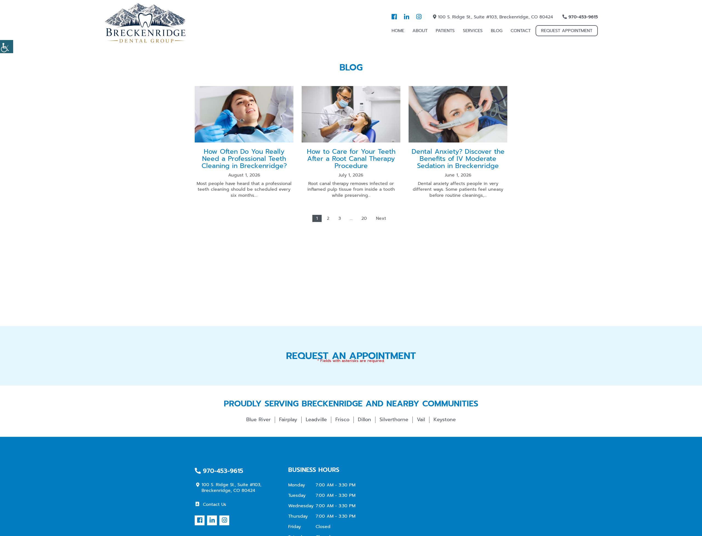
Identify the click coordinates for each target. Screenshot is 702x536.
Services (473, 30)
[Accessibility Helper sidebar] (6, 46)
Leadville (316, 419)
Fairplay (288, 419)
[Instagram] (419, 17)
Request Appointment (566, 30)
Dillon (364, 419)
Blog (496, 30)
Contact (521, 30)
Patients (445, 30)
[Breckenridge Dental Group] (145, 23)
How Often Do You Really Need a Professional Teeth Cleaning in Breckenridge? (244, 159)
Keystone (445, 419)
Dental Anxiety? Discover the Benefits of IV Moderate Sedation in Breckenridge (458, 159)
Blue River (258, 419)
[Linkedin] (406, 17)
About (420, 30)
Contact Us (214, 504)
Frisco (342, 419)
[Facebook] (394, 17)
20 (364, 218)
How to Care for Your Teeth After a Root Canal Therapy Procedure (351, 159)
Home (398, 30)
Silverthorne (394, 419)
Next (381, 218)
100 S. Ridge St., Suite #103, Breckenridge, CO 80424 (494, 17)
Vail (421, 419)
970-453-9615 (582, 17)
